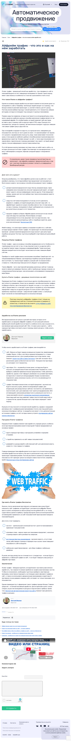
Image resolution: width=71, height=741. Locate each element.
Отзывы (5, 723)
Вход (56, 4)
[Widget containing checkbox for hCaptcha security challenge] (12, 700)
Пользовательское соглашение (11, 730)
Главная (4, 37)
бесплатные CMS (26, 222)
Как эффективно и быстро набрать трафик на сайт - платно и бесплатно (21, 631)
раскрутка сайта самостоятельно (24, 358)
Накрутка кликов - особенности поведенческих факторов (17, 633)
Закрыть (55, 736)
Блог (9, 37)
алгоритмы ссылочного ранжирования (36, 395)
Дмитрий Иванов (16, 600)
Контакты (13, 723)
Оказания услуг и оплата (24, 723)
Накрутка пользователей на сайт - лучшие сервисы (16, 628)
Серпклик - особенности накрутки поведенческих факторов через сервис (22, 635)
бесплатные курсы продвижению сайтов (20, 460)
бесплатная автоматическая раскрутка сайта (20, 591)
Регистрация (63, 4)
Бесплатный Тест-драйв (51, 28)
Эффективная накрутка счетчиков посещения (14, 626)
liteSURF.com (16, 735)
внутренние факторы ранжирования (18, 539)
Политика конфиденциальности (12, 728)
